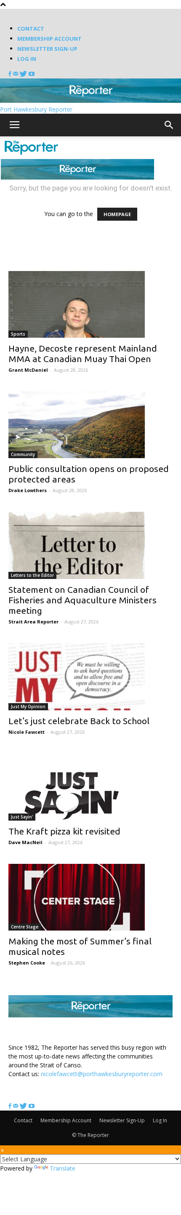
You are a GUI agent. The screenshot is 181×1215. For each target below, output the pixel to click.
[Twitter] (24, 74)
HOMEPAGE (117, 214)
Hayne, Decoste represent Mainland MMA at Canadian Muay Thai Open (82, 353)
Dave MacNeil (25, 842)
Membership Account (49, 38)
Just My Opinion (28, 706)
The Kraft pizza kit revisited (64, 831)
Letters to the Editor (32, 575)
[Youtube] (32, 74)
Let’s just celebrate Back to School (78, 721)
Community (23, 454)
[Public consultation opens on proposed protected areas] (90, 424)
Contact (30, 28)
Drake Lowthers (27, 490)
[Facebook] (10, 74)
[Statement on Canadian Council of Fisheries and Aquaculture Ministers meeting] (90, 545)
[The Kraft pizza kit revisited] (90, 787)
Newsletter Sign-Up (47, 48)
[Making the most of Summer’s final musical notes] (90, 897)
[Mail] (16, 74)
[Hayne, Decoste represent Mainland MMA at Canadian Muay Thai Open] (90, 304)
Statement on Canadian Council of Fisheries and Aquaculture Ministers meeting (82, 599)
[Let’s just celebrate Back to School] (90, 676)
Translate (62, 1168)
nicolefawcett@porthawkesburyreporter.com (101, 1074)
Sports (18, 334)
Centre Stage (24, 927)
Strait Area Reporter (33, 621)
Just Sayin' (22, 817)
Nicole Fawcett (26, 732)
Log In (26, 59)
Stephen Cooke (26, 962)
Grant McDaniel (28, 370)
